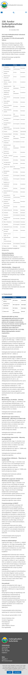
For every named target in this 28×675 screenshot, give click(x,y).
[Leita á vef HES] (13, 12)
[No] (26, 669)
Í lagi (9, 672)
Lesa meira (17, 672)
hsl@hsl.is (4, 652)
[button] (26, 12)
